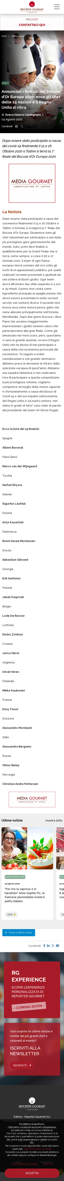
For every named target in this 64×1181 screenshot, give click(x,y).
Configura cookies (24, 1164)
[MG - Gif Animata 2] (32, 22)
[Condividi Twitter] (22, 126)
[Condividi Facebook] (16, 126)
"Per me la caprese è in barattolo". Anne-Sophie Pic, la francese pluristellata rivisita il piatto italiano (25, 895)
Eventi (5, 83)
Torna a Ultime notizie (19, 932)
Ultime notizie (18, 36)
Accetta (32, 1173)
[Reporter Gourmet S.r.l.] (32, 7)
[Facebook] (44, 945)
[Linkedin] (48, 945)
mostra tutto (54, 820)
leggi (10, 915)
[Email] (57, 945)
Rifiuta (48, 1164)
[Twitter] (52, 945)
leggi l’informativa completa (37, 1149)
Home (4, 36)
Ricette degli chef (15, 877)
